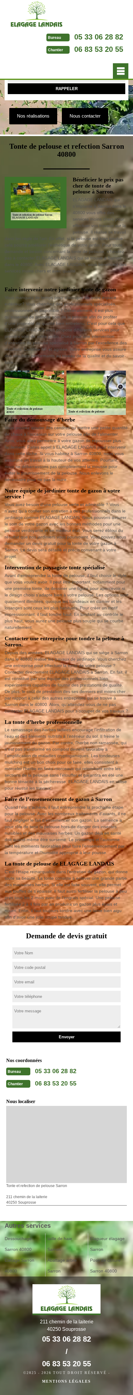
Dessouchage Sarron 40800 (18, 1244)
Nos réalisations (33, 115)
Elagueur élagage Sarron (107, 1244)
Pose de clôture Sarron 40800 (105, 1265)
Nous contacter (85, 115)
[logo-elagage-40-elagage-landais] (36, 15)
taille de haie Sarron (59, 1244)
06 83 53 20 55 (98, 49)
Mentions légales (66, 1381)
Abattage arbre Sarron (62, 1265)
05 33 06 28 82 (98, 37)
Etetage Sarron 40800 (19, 1265)
